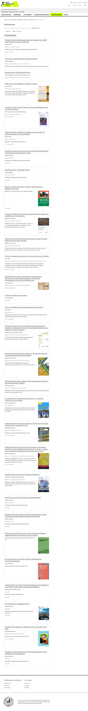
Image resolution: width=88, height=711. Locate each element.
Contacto (79, 2)
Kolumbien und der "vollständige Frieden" (17, 170)
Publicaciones (56, 14)
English (27, 687)
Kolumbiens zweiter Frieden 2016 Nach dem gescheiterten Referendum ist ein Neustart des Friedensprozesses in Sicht (26, 152)
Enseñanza (17, 14)
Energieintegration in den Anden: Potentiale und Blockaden (22, 474)
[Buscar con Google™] (85, 5)
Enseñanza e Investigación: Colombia (12, 12)
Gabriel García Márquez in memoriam (16, 295)
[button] (69, 5)
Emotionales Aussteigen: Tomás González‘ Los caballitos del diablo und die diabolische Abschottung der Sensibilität (26, 354)
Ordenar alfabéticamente (10, 35)
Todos (19, 31)
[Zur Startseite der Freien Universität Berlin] (11, 4)
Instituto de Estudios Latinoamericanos (9, 9)
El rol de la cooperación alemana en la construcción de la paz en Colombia (27, 256)
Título (14, 31)
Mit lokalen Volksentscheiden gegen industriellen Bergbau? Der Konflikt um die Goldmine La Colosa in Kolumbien (26, 41)
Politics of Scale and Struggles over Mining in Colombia (21, 84)
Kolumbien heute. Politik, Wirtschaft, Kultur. (18, 72)
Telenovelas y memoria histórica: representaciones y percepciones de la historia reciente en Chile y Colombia (26, 240)
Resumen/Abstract (10, 288)
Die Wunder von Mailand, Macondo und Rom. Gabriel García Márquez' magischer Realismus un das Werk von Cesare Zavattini (25, 534)
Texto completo (10, 52)
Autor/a (8, 31)
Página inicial (73, 2)
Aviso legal (84, 2)
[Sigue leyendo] (43, 94)
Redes (66, 14)
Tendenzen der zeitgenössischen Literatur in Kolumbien (21, 59)
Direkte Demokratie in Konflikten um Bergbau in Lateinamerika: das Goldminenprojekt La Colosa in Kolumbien (25, 133)
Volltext (8, 163)
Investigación (6, 14)
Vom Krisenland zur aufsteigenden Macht (17, 604)
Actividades (27, 14)
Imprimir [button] (27, 683)
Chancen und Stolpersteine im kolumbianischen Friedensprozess (24, 307)
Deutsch (27, 685)
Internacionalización (41, 14)
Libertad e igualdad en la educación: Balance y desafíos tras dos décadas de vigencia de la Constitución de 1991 (26, 424)
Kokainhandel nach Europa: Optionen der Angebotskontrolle (23, 498)
